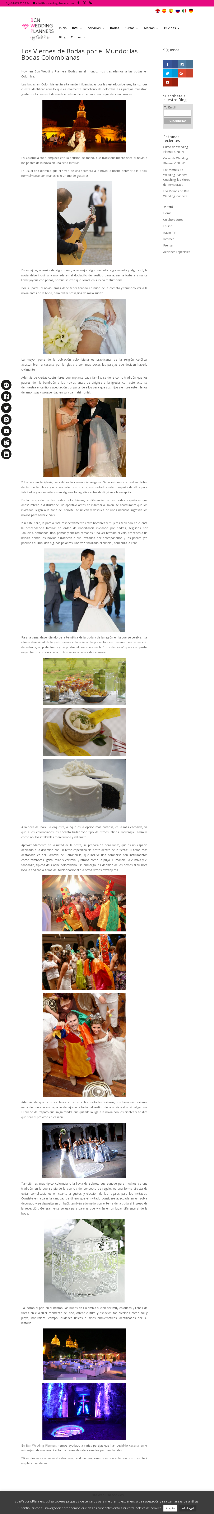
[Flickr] (6, 385)
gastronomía (62, 642)
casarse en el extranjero (56, 1458)
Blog (62, 37)
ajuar (33, 270)
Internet (168, 239)
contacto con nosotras (124, 1458)
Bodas (114, 28)
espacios (106, 1313)
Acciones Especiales (176, 252)
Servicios (94, 28)
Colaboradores (173, 220)
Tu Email (170, 107)
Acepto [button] (170, 1508)
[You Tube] (6, 431)
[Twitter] (6, 408)
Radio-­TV (169, 233)
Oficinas (170, 28)
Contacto (78, 37)
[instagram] (6, 419)
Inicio (63, 28)
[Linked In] (6, 454)
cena (134, 543)
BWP (75, 28)
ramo (75, 1102)
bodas (31, 84)
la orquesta (56, 827)
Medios (149, 28)
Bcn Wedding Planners (41, 1445)
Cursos (129, 28)
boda (143, 171)
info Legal (188, 1508)
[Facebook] (6, 396)
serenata (87, 171)
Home (167, 213)
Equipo (167, 226)
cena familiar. (71, 163)
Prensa (168, 245)
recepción (37, 500)
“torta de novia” (113, 647)
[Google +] (6, 442)
